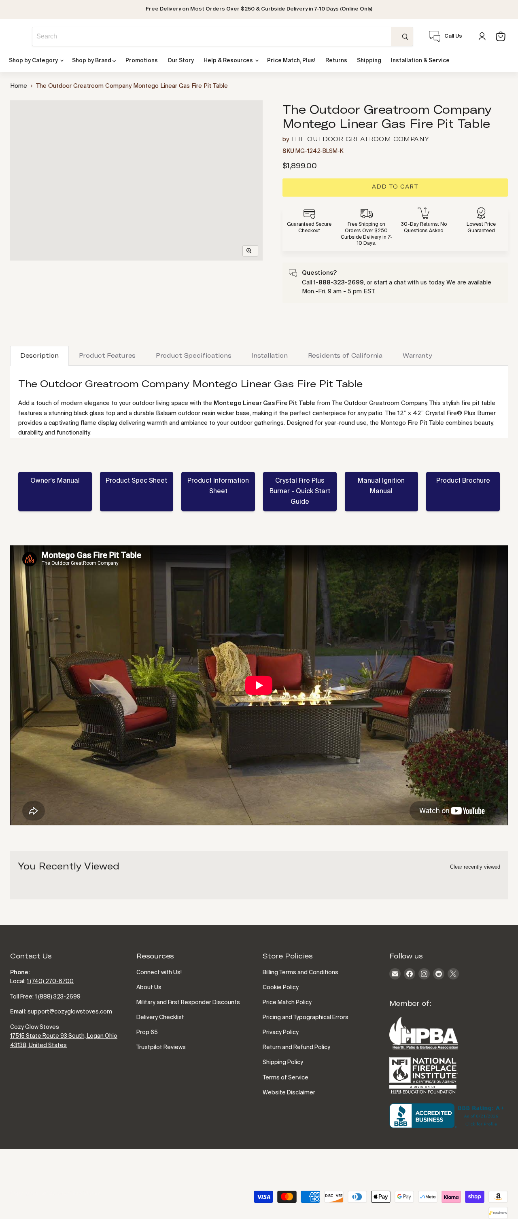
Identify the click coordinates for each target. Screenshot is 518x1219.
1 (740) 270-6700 (50, 981)
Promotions (141, 61)
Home (18, 86)
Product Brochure (463, 481)
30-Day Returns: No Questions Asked (424, 227)
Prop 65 (147, 1032)
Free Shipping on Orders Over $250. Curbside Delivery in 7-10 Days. (367, 234)
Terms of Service (285, 1078)
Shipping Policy (283, 1062)
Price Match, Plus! (291, 61)
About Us (148, 987)
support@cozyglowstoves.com (70, 1012)
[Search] (402, 36)
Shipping (369, 61)
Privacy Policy (281, 1032)
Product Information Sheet (218, 486)
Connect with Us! (159, 972)
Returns (336, 61)
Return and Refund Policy (296, 1047)
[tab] (39, 356)
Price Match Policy (287, 1002)
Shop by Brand (92, 61)
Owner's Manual (55, 481)
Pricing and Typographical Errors (305, 1017)
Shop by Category (34, 61)
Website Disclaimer (289, 1093)
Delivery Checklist (160, 1017)
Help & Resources (229, 61)
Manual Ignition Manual (381, 486)
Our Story (181, 61)
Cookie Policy (281, 987)
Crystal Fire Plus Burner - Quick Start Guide (300, 491)
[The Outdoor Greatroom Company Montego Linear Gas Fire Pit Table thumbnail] (34, 283)
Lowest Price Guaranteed (481, 227)
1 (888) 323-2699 (58, 997)
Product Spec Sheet (136, 481)
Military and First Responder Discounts (188, 1002)
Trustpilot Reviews (161, 1047)
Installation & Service (420, 61)
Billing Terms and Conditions (300, 972)
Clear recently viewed (475, 867)
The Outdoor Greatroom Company (360, 139)
